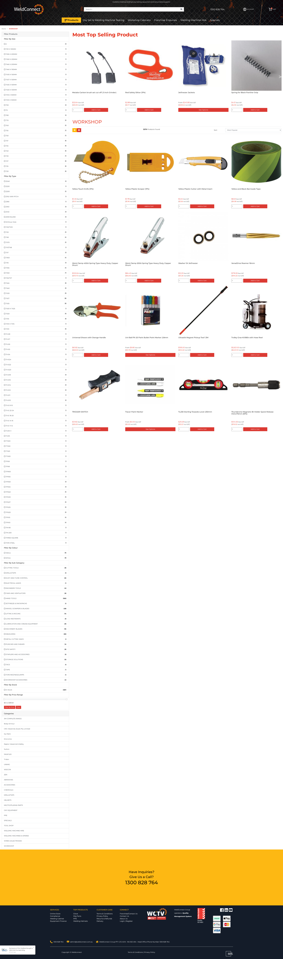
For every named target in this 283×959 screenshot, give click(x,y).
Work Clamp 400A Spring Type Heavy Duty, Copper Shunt (95, 264)
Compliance (55, 916)
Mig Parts (77, 916)
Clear (18, 707)
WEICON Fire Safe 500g (17, 950)
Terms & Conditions (105, 914)
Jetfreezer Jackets (80, 92)
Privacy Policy (102, 916)
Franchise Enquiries (165, 20)
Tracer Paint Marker (134, 412)
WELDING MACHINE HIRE (14, 831)
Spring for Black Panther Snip (138, 92)
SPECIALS (8, 820)
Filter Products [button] (10, 34)
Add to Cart (149, 110)
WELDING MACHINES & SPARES (16, 836)
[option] (97, 76)
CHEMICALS (8, 790)
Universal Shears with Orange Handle (89, 337)
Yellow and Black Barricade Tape (246, 189)
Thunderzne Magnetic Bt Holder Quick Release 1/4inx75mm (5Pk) (252, 413)
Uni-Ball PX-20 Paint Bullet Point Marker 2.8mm (146, 337)
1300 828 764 (217, 9)
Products (73, 20)
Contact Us (124, 916)
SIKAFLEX (7, 754)
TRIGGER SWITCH (80, 412)
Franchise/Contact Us (128, 914)
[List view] (79, 130)
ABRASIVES (8, 780)
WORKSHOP (9, 846)
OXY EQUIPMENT (10, 810)
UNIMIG (7, 764)
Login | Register (126, 921)
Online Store (55, 914)
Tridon (6, 759)
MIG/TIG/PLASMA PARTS (13, 805)
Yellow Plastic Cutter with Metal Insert (195, 189)
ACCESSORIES (9, 785)
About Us (123, 919)
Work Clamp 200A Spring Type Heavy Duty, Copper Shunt (148, 264)
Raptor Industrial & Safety (14, 744)
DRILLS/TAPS (9, 795)
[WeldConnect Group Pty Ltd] (29, 9)
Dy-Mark (7, 734)
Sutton (6, 749)
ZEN (5, 775)
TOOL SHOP (8, 826)
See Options (97, 110)
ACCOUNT (250, 9)
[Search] (181, 9)
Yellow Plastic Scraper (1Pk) (243, 92)
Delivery (100, 921)
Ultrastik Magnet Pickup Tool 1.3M (193, 337)
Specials (215, 20)
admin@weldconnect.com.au (81, 942)
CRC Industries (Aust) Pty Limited (17, 729)
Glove (75, 914)
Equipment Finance (58, 921)
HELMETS (7, 800)
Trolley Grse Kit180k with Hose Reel (247, 337)
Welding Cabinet (57, 919)
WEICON (7, 770)
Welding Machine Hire (193, 20)
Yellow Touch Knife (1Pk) (83, 189)
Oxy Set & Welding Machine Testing (103, 20)
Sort (215, 130)
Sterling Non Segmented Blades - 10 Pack (197, 92)
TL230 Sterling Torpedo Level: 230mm (195, 412)
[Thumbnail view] (74, 130)
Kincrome (8, 739)
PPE (5, 815)
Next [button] (280, 76)
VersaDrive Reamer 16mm (243, 263)
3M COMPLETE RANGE (13, 719)
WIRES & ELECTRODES (13, 841)
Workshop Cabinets (139, 20)
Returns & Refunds (104, 919)
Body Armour (9, 724)
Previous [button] (73, 76)
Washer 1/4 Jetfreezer (188, 263)
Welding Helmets (80, 921)
